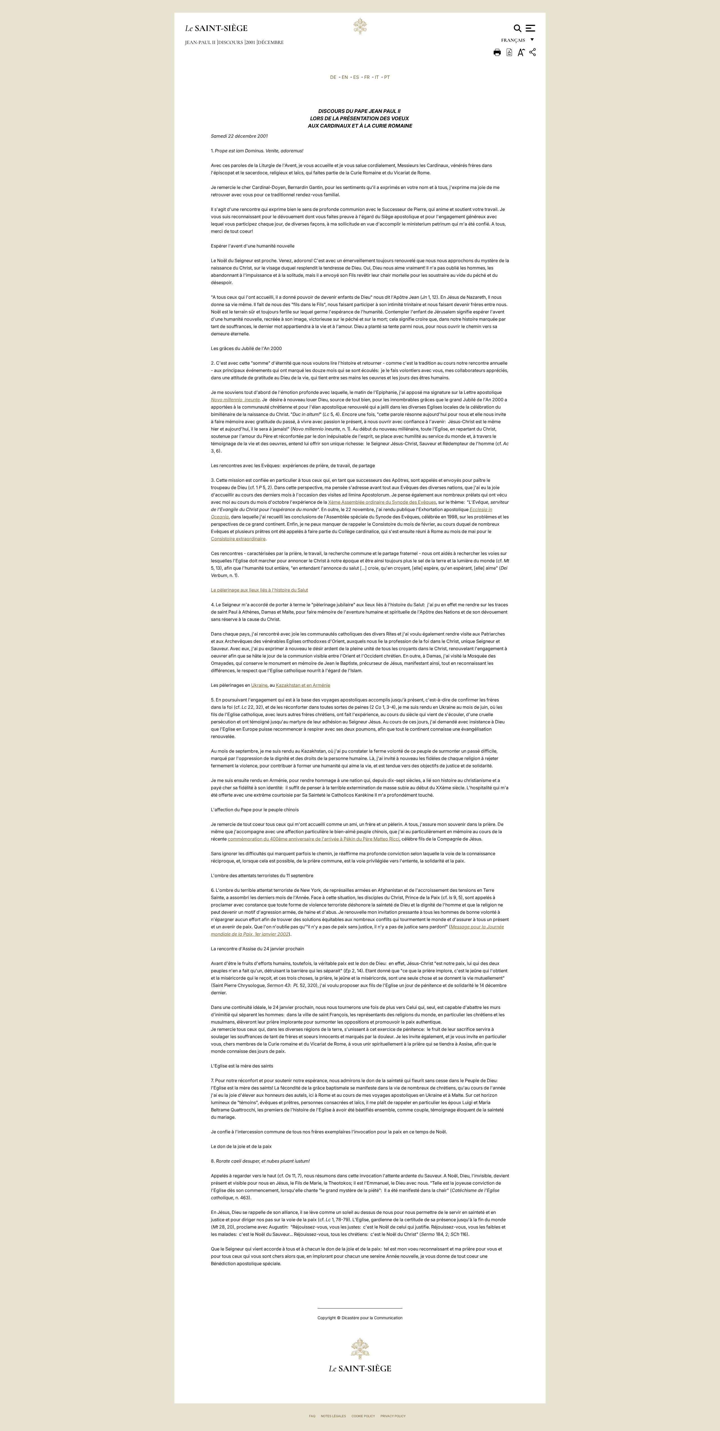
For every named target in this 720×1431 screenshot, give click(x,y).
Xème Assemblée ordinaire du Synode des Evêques (382, 502)
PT (387, 77)
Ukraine (259, 685)
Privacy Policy (393, 1416)
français (514, 41)
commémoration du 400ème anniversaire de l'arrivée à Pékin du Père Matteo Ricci (313, 839)
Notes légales (333, 1416)
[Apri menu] (529, 28)
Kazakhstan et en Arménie (303, 685)
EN (345, 77)
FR (367, 77)
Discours (231, 42)
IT (377, 77)
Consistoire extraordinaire (238, 538)
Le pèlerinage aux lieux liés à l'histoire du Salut (259, 590)
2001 (251, 42)
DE (333, 77)
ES (356, 77)
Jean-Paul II (201, 42)
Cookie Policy (363, 1416)
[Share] (533, 53)
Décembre (271, 42)
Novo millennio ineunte (235, 399)
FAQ (312, 1416)
